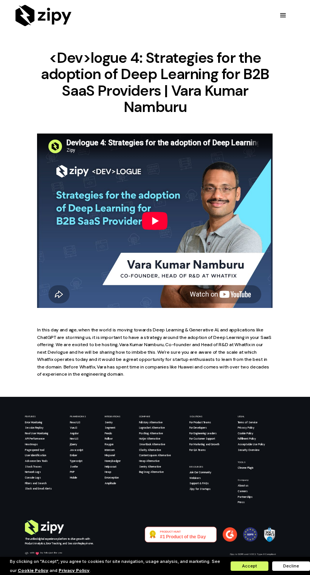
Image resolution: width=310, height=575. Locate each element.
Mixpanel (110, 455)
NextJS (74, 438)
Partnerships (245, 497)
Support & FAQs (199, 483)
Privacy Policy (246, 427)
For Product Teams (200, 422)
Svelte (74, 466)
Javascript (76, 450)
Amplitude (110, 483)
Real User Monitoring (36, 433)
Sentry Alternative (150, 466)
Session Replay (34, 427)
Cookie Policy (245, 433)
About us (243, 485)
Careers (243, 491)
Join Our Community (200, 472)
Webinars (195, 478)
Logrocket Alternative (152, 427)
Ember (73, 455)
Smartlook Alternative (152, 444)
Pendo (108, 433)
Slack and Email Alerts (38, 488)
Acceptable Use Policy (251, 444)
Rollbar (109, 438)
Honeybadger (113, 461)
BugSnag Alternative (151, 472)
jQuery (73, 444)
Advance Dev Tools (36, 461)
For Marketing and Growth (204, 444)
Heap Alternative (149, 461)
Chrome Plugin (245, 467)
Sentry (109, 422)
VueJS (74, 427)
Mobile (73, 477)
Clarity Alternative (150, 450)
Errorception (112, 477)
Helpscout (110, 466)
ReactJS (75, 422)
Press (241, 502)
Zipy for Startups (200, 489)
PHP (72, 472)
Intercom (110, 450)
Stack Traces (33, 466)
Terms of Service (247, 422)
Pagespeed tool (34, 450)
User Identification (35, 455)
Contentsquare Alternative (155, 455)
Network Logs (33, 472)
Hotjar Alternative (149, 438)
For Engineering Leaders (203, 433)
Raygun (109, 444)
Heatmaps (31, 444)
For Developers (198, 427)
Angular (74, 433)
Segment (110, 427)
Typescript (76, 461)
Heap (108, 472)
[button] (283, 15)
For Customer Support (202, 438)
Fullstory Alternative (151, 422)
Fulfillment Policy (247, 438)
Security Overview (248, 450)
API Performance (35, 438)
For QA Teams (197, 450)
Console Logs (33, 477)
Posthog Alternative (151, 433)
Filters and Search (35, 483)
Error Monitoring (33, 422)
